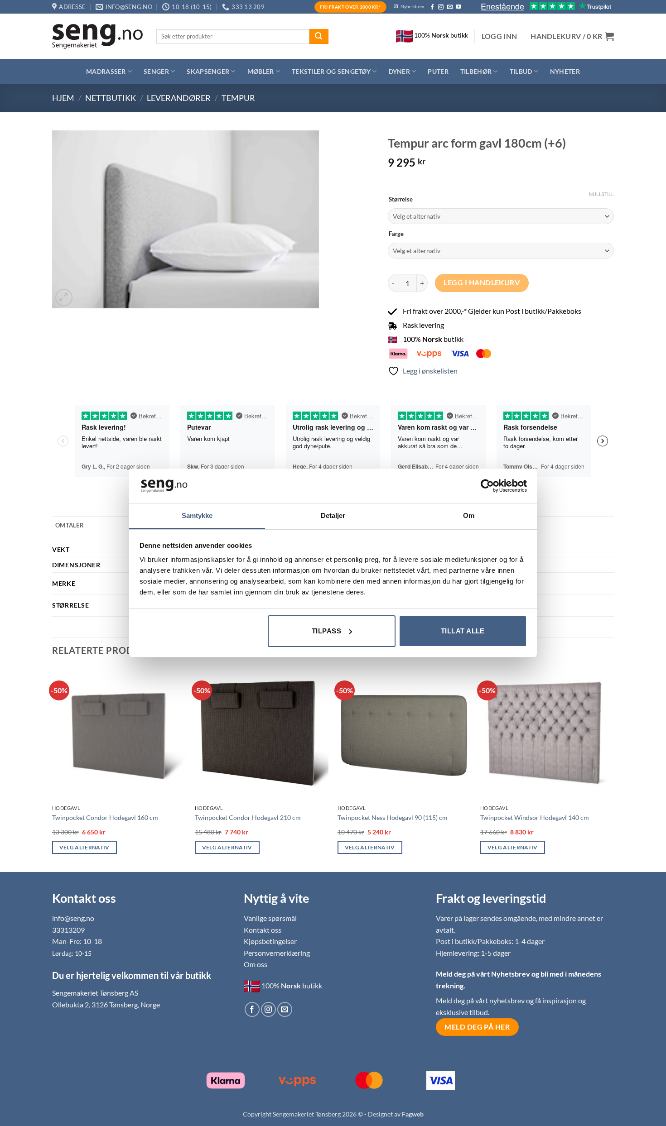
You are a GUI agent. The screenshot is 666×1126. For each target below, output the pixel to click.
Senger (156, 71)
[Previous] (52, 768)
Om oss (255, 964)
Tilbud (521, 71)
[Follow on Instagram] (441, 7)
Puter (438, 71)
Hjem (63, 98)
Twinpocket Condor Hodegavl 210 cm (248, 817)
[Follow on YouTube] (458, 7)
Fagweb (413, 1114)
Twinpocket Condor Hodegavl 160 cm (105, 817)
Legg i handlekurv (482, 282)
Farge (396, 234)
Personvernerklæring (277, 953)
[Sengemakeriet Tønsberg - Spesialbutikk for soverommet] (97, 36)
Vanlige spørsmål (270, 918)
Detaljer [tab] (333, 515)
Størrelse (401, 199)
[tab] (69, 525)
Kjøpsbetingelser (270, 941)
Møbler (260, 71)
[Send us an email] (450, 7)
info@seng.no (73, 918)
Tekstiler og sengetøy (331, 71)
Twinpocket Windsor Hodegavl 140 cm (534, 817)
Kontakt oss (262, 929)
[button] (499, 36)
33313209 (68, 929)
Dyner (399, 71)
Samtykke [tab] (197, 515)
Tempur (238, 98)
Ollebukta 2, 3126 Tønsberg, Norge (106, 1004)
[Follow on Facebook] (432, 7)
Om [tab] (468, 515)
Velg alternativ (84, 847)
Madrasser (106, 71)
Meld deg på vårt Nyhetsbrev (483, 973)
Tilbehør (476, 71)
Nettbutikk (110, 98)
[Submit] (318, 36)
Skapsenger (208, 71)
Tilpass (326, 631)
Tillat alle (463, 631)
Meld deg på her (477, 1027)
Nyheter (565, 71)
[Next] (613, 768)
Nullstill (601, 194)
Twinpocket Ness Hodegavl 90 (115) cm (393, 817)
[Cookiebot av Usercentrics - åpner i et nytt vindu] (487, 486)
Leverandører (179, 98)
